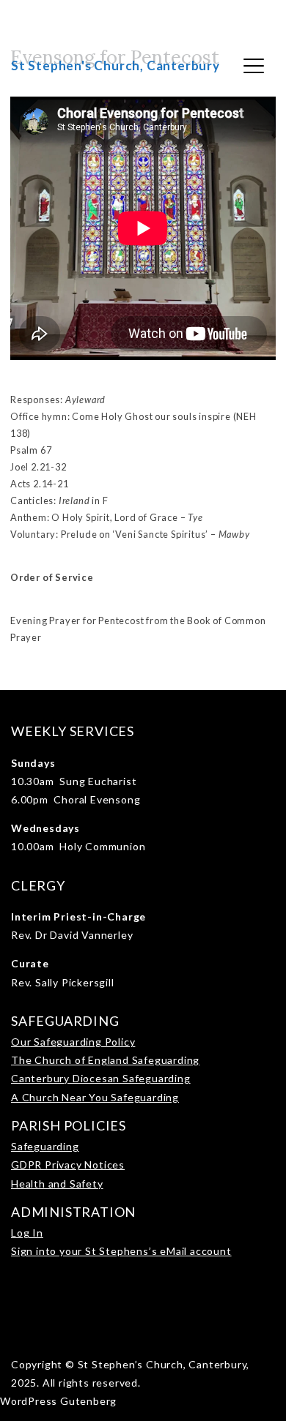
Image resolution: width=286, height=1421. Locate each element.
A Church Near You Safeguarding (95, 1097)
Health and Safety (57, 1183)
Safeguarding (45, 1146)
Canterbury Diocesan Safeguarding (101, 1078)
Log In (27, 1232)
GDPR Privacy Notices (68, 1164)
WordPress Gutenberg (58, 1401)
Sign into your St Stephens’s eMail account (121, 1251)
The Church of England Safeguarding (105, 1060)
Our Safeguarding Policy (73, 1041)
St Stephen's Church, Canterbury (115, 65)
